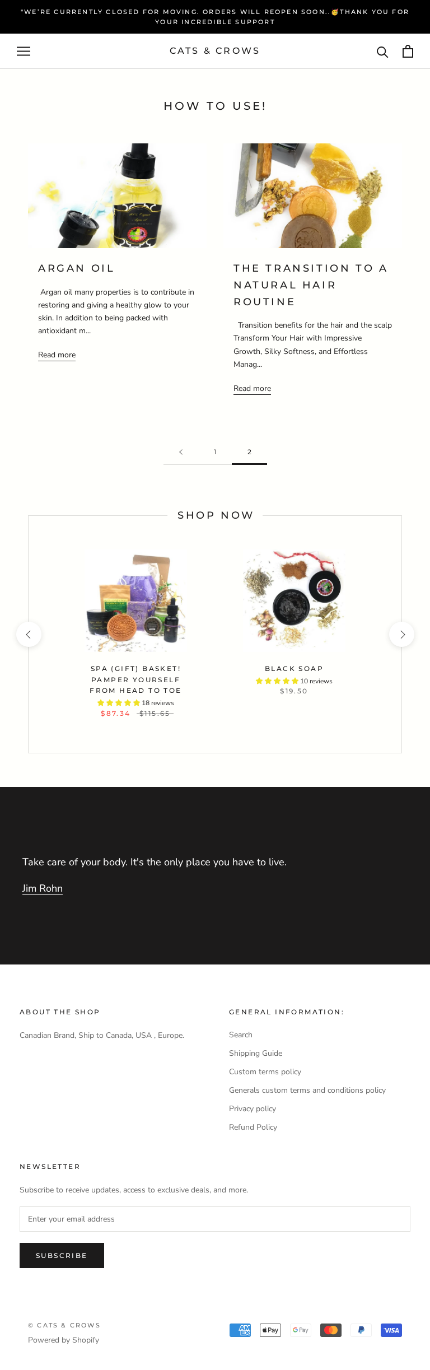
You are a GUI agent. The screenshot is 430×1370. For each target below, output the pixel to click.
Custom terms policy (265, 1071)
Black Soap (294, 668)
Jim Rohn (42, 888)
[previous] (28, 634)
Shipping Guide (255, 1053)
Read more (57, 355)
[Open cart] (408, 51)
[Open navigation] (23, 51)
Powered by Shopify (63, 1340)
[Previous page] (180, 452)
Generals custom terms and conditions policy (307, 1090)
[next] (401, 634)
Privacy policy (252, 1108)
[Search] (383, 51)
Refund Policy (253, 1127)
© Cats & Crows (64, 1325)
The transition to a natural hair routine (310, 284)
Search (241, 1034)
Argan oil (76, 268)
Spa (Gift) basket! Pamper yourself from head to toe (135, 679)
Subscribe (62, 1255)
